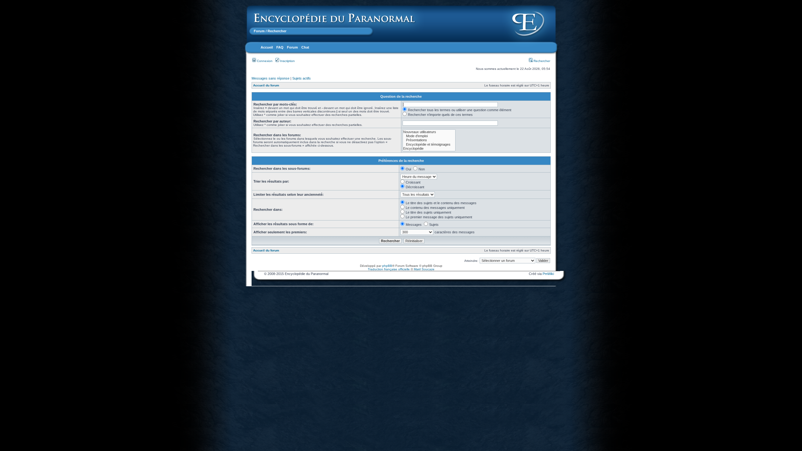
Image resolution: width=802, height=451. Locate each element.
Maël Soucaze (424, 269)
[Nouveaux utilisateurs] (429, 132)
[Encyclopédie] (429, 149)
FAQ (280, 47)
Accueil (267, 47)
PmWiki (548, 274)
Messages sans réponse (270, 78)
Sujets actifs (301, 78)
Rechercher (541, 61)
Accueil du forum (266, 85)
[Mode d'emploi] (429, 136)
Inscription (287, 61)
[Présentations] (429, 140)
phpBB (387, 265)
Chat (305, 47)
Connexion (264, 61)
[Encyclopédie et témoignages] (429, 145)
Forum (259, 31)
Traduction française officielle (389, 269)
